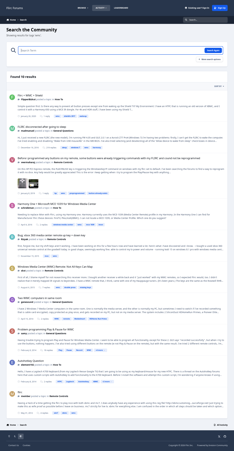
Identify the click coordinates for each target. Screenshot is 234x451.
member (25, 396)
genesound (27, 301)
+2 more (106, 381)
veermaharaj (28, 162)
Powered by (212, 445)
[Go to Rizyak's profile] (12, 237)
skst (23, 270)
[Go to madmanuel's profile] (12, 128)
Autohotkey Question (31, 361)
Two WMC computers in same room (40, 298)
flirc (20, 392)
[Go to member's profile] (12, 394)
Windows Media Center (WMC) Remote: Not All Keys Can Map (55, 266)
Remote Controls (63, 162)
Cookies (26, 445)
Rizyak (24, 239)
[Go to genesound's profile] (12, 300)
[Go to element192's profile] (12, 362)
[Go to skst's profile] (12, 268)
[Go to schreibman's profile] (12, 205)
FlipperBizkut (28, 99)
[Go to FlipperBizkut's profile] (12, 97)
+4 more (99, 350)
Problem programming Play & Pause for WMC (46, 329)
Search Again (213, 50)
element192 (27, 364)
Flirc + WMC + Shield (30, 95)
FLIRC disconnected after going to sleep (42, 127)
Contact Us (13, 445)
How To (59, 99)
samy (24, 333)
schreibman (27, 207)
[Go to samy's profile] (12, 331)
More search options (211, 59)
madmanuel (27, 130)
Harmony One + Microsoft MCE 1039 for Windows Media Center (57, 204)
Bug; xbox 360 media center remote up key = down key (51, 235)
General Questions (63, 130)
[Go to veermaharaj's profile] (12, 160)
